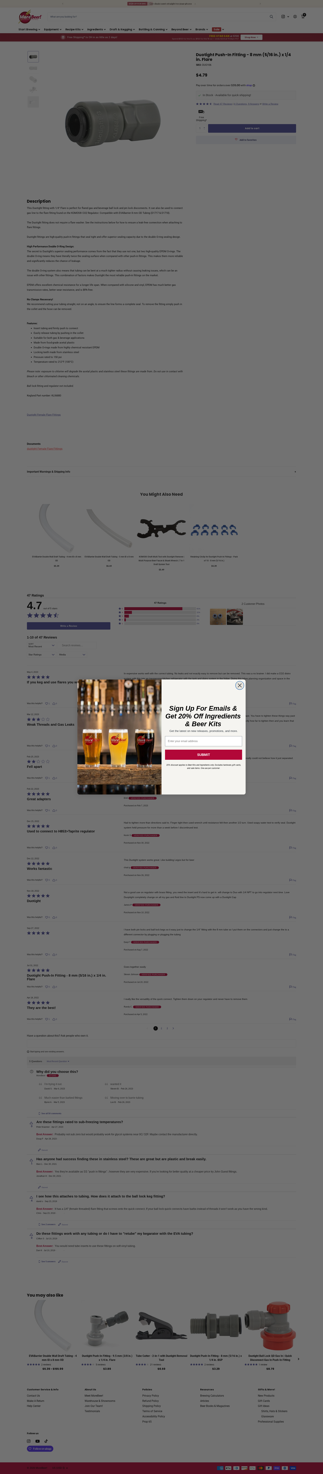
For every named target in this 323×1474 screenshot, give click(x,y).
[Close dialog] (240, 685)
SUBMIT (203, 755)
